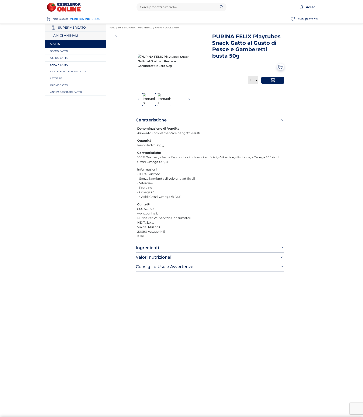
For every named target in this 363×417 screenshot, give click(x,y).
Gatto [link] (160, 28)
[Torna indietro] (117, 36)
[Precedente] (138, 99)
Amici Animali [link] (146, 28)
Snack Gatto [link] (172, 28)
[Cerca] (221, 7)
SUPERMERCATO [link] (128, 28)
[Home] (64, 7)
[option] (164, 61)
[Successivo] (189, 99)
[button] (164, 61)
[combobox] (178, 7)
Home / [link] (113, 28)
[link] (77, 51)
